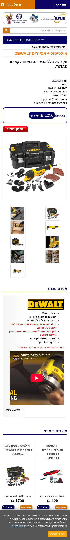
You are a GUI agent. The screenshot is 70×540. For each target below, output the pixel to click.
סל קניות (10, 4)
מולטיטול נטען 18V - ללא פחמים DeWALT (18, 448)
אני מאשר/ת (57, 533)
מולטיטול (36, 47)
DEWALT (56, 80)
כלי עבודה (60, 47)
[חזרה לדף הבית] (35, 18)
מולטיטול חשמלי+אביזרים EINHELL (52, 450)
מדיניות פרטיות (19, 526)
